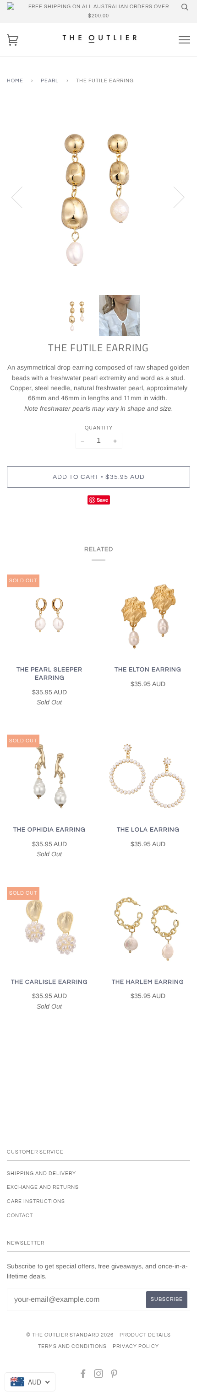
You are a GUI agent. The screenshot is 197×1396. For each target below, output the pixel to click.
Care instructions (36, 1201)
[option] (98, 196)
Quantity (99, 427)
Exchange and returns (43, 1187)
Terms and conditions (72, 1346)
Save (102, 499)
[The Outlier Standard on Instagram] (99, 1375)
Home (15, 80)
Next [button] (173, 196)
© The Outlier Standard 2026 (70, 1334)
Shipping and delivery (41, 1173)
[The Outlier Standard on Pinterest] (114, 1375)
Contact (20, 1215)
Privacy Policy (136, 1346)
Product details (145, 1334)
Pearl (50, 80)
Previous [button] (22, 196)
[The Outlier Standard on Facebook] (83, 1375)
